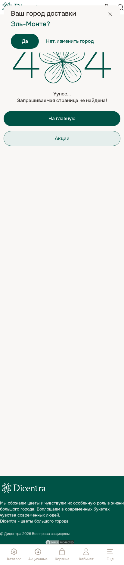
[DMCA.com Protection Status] (59, 542)
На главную (62, 118)
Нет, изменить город (70, 41)
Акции (62, 138)
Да (25, 41)
